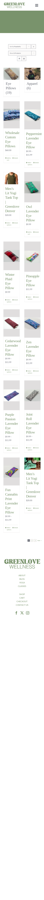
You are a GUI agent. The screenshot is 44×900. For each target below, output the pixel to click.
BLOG (22, 579)
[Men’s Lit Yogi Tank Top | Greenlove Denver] (11, 178)
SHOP (22, 594)
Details (16, 158)
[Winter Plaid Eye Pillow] (11, 256)
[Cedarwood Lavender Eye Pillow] (11, 323)
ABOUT (22, 575)
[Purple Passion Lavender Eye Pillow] (11, 395)
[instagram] (27, 613)
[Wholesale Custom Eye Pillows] (11, 114)
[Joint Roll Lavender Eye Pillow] (32, 395)
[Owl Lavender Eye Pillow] (32, 187)
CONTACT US (22, 605)
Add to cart (9, 159)
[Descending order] (33, 46)
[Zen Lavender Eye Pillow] (32, 323)
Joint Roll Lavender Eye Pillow (32, 423)
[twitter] (22, 613)
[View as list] (24, 58)
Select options (30, 163)
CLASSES (22, 586)
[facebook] (16, 613)
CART (22, 598)
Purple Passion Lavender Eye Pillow (11, 423)
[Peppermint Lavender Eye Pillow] (32, 115)
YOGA (22, 582)
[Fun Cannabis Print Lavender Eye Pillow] (11, 472)
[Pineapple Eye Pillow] (32, 257)
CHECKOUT (22, 601)
